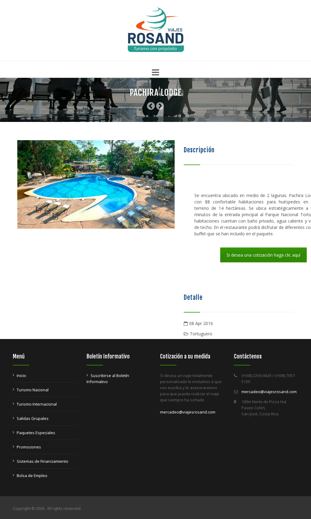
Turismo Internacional (37, 404)
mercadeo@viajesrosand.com (187, 412)
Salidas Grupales (33, 418)
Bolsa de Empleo (32, 475)
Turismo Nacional (33, 390)
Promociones (29, 447)
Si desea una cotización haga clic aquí (263, 255)
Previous (8, 184)
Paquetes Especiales (36, 432)
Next (184, 184)
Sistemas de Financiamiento (42, 461)
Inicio (21, 375)
